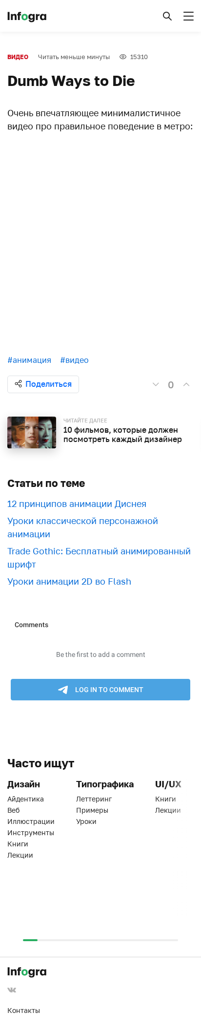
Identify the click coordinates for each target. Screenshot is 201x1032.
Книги (17, 844)
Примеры (92, 810)
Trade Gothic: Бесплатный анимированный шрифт (99, 557)
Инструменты (30, 832)
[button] (167, 16)
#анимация (29, 360)
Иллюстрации (31, 821)
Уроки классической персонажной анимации (82, 527)
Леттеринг (94, 799)
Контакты (23, 1010)
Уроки (86, 821)
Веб (13, 810)
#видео (74, 360)
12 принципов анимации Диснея (76, 503)
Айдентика (25, 799)
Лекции (20, 855)
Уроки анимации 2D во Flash (69, 581)
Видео (17, 57)
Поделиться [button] (48, 384)
